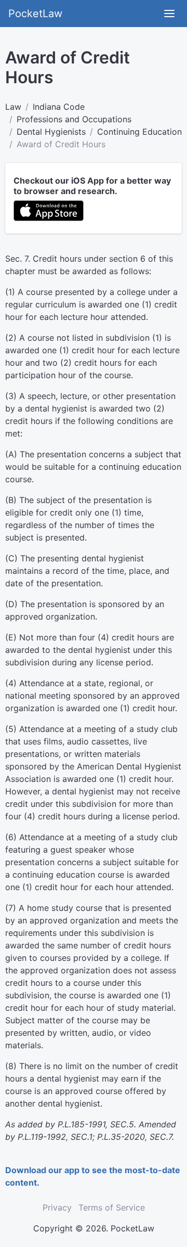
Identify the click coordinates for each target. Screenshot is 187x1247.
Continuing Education (139, 131)
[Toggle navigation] (169, 13)
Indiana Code (59, 106)
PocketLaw (35, 13)
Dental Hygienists (51, 131)
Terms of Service (111, 1207)
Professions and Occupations (74, 119)
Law (13, 106)
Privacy (57, 1207)
